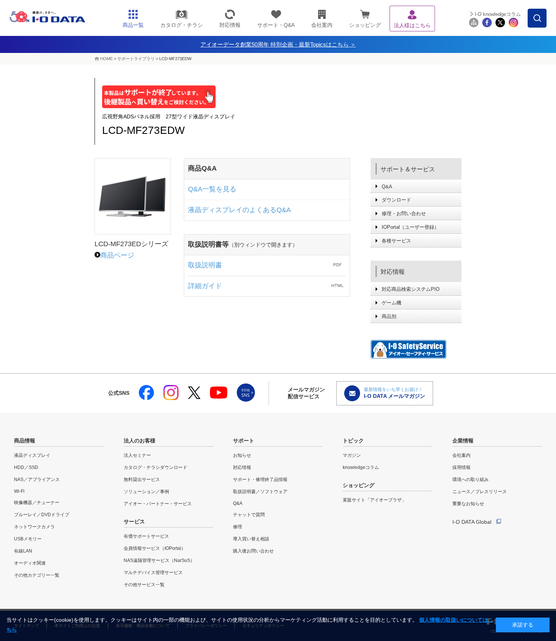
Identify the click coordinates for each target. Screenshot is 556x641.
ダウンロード (396, 200)
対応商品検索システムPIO (411, 289)
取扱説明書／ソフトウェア (260, 491)
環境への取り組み (470, 479)
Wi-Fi (19, 491)
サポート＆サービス (408, 169)
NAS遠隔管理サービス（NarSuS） (159, 560)
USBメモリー (28, 539)
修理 (237, 526)
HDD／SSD (26, 467)
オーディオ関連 (30, 563)
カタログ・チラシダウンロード (155, 467)
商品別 (389, 316)
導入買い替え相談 (251, 539)
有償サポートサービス (146, 536)
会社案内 (461, 455)
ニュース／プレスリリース (479, 491)
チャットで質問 (249, 514)
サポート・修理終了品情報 (260, 479)
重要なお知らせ (468, 503)
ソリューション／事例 (146, 491)
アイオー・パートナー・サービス (158, 503)
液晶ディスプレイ (32, 455)
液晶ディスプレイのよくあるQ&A (239, 210)
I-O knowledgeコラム (498, 14)
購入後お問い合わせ (253, 551)
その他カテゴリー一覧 (36, 575)
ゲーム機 (391, 303)
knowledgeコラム (361, 467)
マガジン (352, 455)
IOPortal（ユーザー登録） (410, 227)
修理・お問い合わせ (404, 213)
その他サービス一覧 (144, 584)
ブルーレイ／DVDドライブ (41, 514)
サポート (243, 441)
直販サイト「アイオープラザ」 (374, 500)
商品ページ (117, 255)
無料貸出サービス (142, 479)
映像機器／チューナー (36, 502)
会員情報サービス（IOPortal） (155, 548)
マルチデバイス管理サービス (153, 572)
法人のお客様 (139, 441)
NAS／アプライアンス (37, 479)
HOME (106, 58)
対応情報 (393, 272)
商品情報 (24, 441)
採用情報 (461, 467)
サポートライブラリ (136, 58)
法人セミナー (137, 455)
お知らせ (242, 455)
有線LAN (23, 551)
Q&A (387, 186)
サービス (134, 521)
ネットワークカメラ (34, 526)
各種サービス (396, 241)
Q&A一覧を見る (212, 189)
